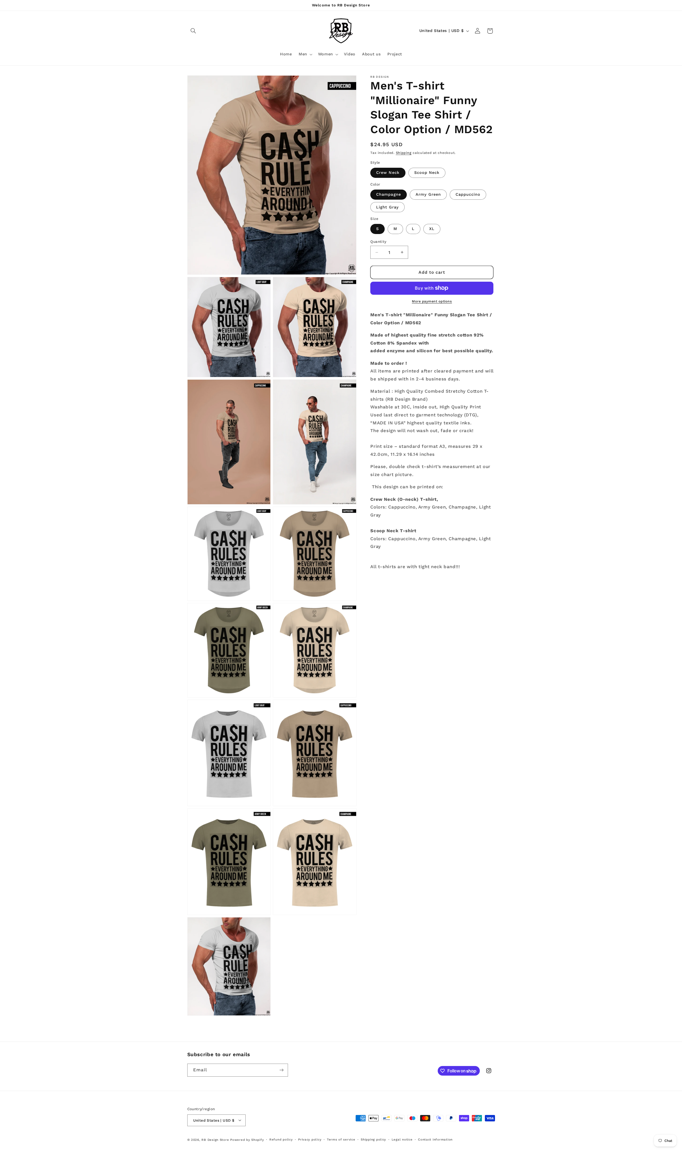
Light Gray (387, 207)
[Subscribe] (281, 1070)
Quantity (378, 241)
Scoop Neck (427, 172)
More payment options (432, 301)
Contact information (435, 1139)
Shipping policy (373, 1139)
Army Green (428, 194)
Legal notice (402, 1139)
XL (432, 229)
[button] (193, 31)
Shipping (404, 153)
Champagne (388, 194)
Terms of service (341, 1139)
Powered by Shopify (247, 1139)
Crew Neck (387, 172)
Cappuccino (468, 194)
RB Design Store (215, 1139)
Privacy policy (309, 1139)
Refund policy (281, 1139)
